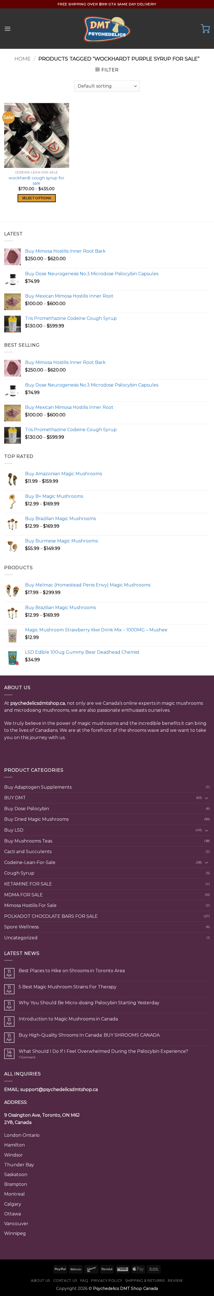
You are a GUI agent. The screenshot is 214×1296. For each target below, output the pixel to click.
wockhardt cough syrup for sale (36, 180)
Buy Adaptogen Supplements (38, 787)
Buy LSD (13, 830)
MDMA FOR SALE (23, 894)
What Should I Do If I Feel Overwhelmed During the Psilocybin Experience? (103, 1051)
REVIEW (175, 1280)
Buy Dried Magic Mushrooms (36, 819)
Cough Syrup (19, 873)
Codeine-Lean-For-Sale (29, 862)
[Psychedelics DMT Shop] (107, 29)
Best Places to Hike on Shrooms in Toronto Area (72, 970)
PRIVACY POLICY (106, 1280)
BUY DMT (15, 797)
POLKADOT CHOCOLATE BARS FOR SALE (51, 916)
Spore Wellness (21, 927)
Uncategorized (21, 937)
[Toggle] (206, 798)
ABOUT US (40, 1280)
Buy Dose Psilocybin (26, 808)
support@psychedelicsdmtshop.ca (59, 1089)
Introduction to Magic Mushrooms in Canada (68, 1019)
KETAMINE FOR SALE (28, 884)
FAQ (84, 1280)
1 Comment (38, 1057)
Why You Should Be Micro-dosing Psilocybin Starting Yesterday (89, 1002)
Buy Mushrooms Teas (28, 841)
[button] (7, 28)
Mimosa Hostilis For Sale (30, 905)
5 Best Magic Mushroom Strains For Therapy (67, 987)
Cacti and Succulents (28, 851)
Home (22, 58)
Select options (36, 198)
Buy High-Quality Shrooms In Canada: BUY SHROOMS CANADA (89, 1035)
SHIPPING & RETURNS (145, 1280)
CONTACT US (65, 1280)
